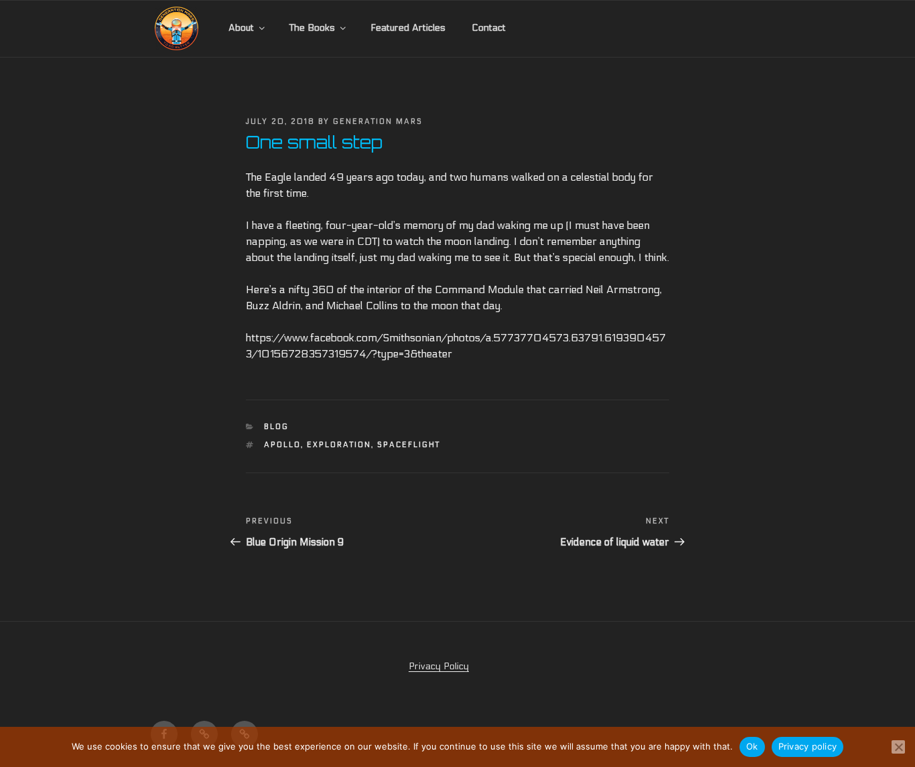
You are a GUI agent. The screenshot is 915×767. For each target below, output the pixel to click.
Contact (489, 27)
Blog (276, 426)
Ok (752, 746)
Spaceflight (408, 444)
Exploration (339, 444)
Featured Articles (407, 27)
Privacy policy (807, 746)
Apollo (282, 444)
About (241, 27)
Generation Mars (378, 121)
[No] (898, 747)
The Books (312, 27)
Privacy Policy (439, 666)
